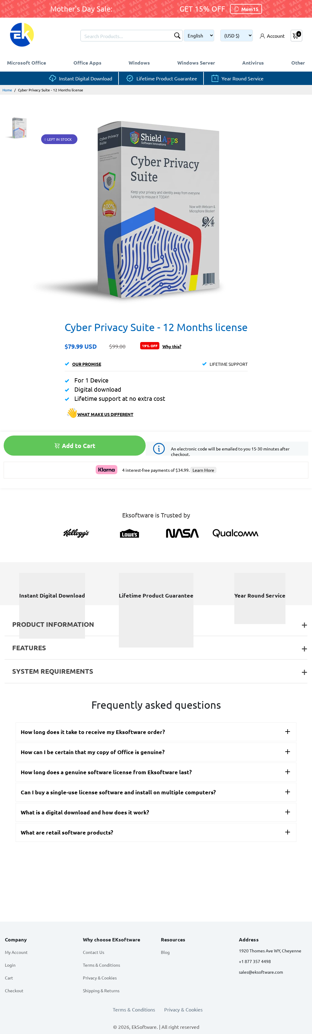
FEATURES (29, 648)
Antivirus (253, 62)
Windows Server (196, 62)
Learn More (203, 470)
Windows (139, 62)
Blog (165, 952)
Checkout (14, 990)
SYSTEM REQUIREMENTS (52, 671)
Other (298, 62)
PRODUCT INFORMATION (53, 624)
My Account (16, 952)
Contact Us (93, 952)
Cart (9, 977)
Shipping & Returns (101, 990)
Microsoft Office (26, 62)
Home (7, 89)
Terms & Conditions (101, 965)
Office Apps (87, 62)
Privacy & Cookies (100, 977)
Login (10, 965)
